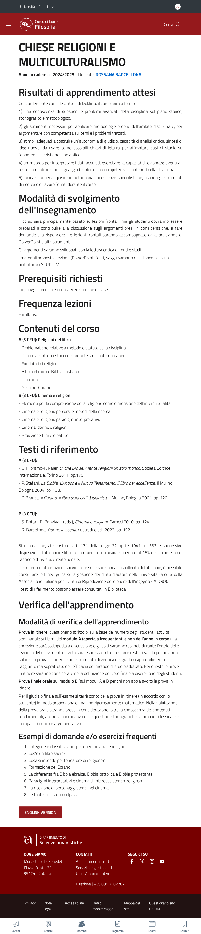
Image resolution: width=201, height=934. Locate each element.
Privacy (30, 903)
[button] (52, 7)
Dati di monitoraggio (103, 905)
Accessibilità (74, 903)
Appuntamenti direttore (95, 861)
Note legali (48, 905)
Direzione (83, 884)
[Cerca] (178, 24)
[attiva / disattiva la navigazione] (8, 24)
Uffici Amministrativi (92, 873)
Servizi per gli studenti (94, 867)
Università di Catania (35, 6)
